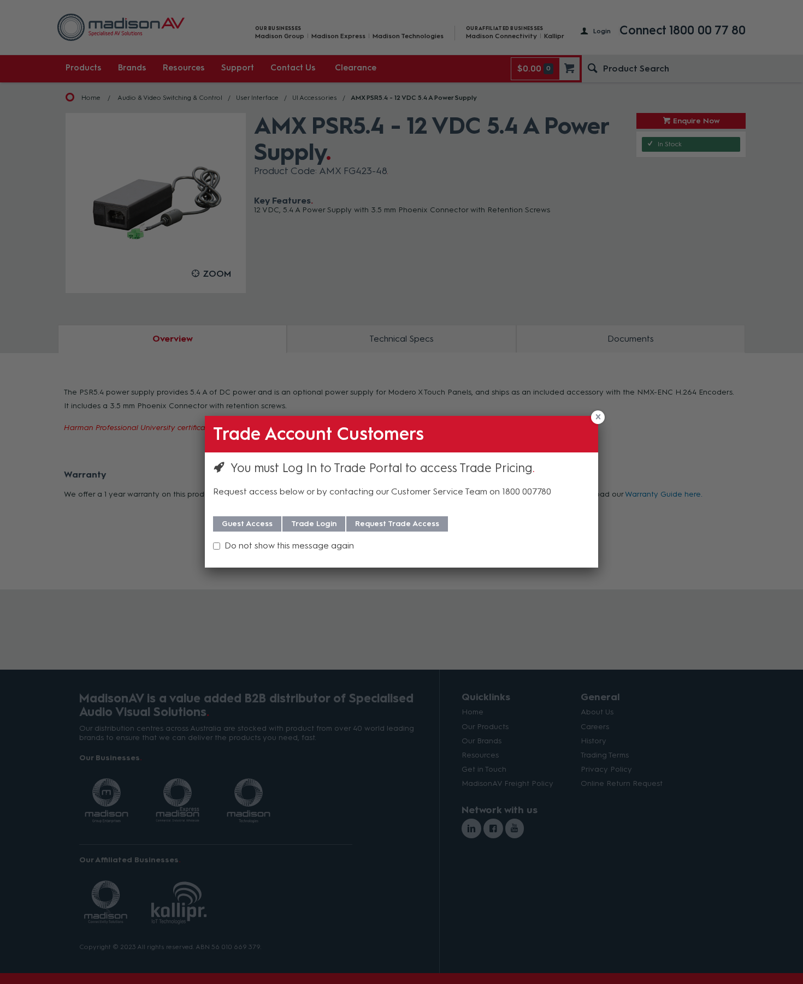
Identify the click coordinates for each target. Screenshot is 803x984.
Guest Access (247, 523)
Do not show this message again (289, 545)
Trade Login (313, 523)
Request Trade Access (397, 523)
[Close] (598, 417)
